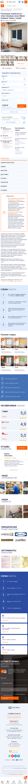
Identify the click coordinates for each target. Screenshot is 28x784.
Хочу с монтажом (11, 122)
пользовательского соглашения (16, 774)
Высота (4, 81)
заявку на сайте (20, 294)
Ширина (4, 76)
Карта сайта (12, 746)
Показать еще (20, 63)
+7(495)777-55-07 (5, 281)
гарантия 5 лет (17, 608)
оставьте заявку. (17, 281)
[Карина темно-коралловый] (25, 58)
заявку (16, 581)
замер (13, 588)
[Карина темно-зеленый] (16, 58)
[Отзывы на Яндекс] (14, 751)
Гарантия (4, 182)
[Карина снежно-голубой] (7, 58)
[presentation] (14, 78)
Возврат (4, 186)
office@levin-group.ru (14, 720)
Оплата (3, 178)
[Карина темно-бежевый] (12, 58)
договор (16, 594)
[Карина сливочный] (3, 58)
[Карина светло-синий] (12, 63)
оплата (9, 143)
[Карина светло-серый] (3, 63)
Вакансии (17, 746)
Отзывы (4, 190)
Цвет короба (5, 93)
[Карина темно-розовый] (7, 63)
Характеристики (7, 162)
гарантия (5, 138)
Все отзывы (22, 447)
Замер (3, 166)
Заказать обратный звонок (14, 717)
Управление (5, 87)
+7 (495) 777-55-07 (14, 713)
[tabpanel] (14, 37)
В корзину (21, 106)
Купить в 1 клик (14, 111)
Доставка (4, 174)
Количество (5, 100)
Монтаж (4, 170)
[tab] (14, 158)
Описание (5, 158)
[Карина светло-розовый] (21, 58)
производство (6, 131)
